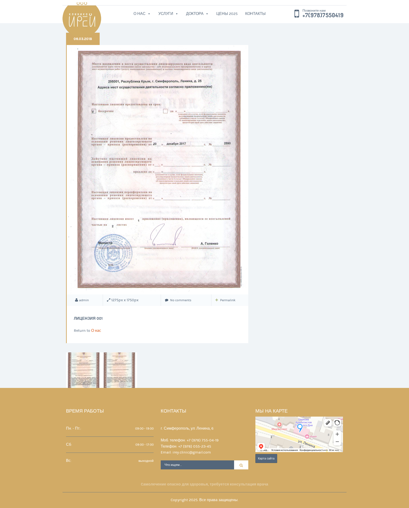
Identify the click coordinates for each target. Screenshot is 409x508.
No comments (180, 300)
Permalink (228, 300)
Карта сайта (266, 458)
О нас (139, 14)
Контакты (255, 14)
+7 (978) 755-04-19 (202, 440)
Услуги (165, 14)
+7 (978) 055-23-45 (194, 446)
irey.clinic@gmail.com (192, 452)
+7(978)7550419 (323, 15)
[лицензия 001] (157, 169)
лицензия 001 (88, 318)
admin (84, 300)
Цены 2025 (227, 14)
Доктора (195, 14)
